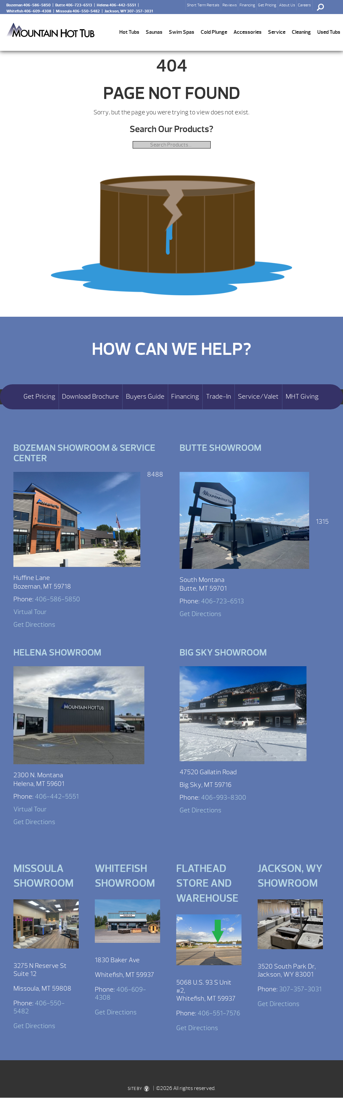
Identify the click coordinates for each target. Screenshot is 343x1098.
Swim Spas (181, 32)
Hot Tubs (129, 32)
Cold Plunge (214, 32)
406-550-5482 (39, 1007)
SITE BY (135, 1088)
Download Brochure (90, 397)
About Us (287, 5)
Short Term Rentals (203, 5)
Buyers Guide (145, 397)
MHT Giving (302, 397)
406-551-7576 (219, 1013)
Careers (304, 5)
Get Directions (34, 624)
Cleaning (301, 32)
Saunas (154, 32)
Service (276, 32)
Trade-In (218, 397)
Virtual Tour (30, 612)
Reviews (229, 5)
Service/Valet (258, 397)
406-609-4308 (120, 993)
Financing (247, 5)
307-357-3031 (300, 989)
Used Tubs (328, 32)
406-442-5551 (57, 796)
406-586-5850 (57, 599)
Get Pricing (267, 5)
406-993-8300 (223, 797)
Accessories (247, 32)
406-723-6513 (222, 601)
